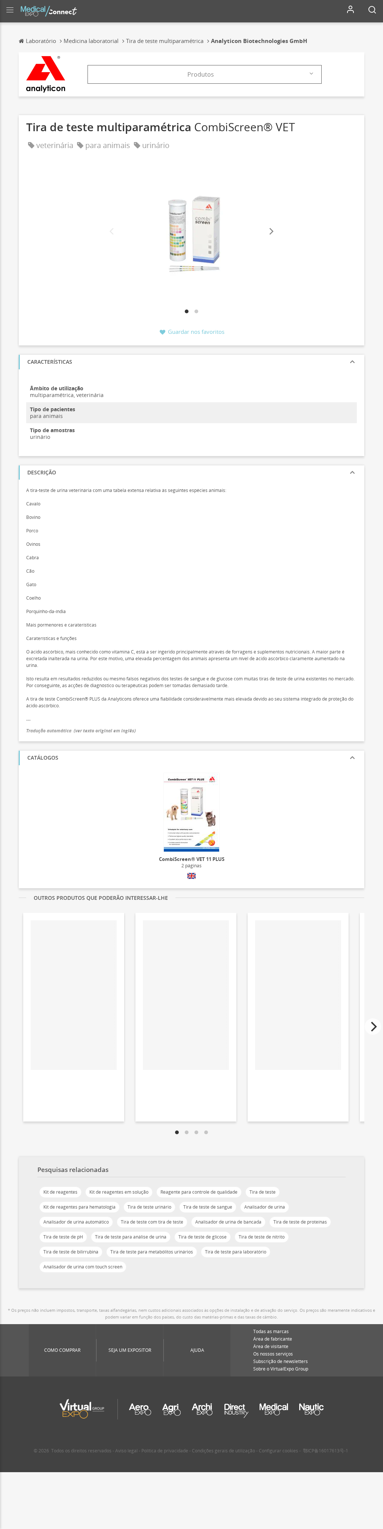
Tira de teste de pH (63, 1237)
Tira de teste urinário (149, 1207)
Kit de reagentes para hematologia (79, 1207)
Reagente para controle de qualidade (199, 1192)
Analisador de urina (264, 1207)
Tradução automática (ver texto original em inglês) (81, 730)
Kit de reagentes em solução (118, 1192)
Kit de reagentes (60, 1192)
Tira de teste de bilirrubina (70, 1252)
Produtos (200, 74)
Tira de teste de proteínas (300, 1222)
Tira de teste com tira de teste (152, 1222)
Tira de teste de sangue (207, 1207)
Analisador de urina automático (76, 1222)
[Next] (270, 231)
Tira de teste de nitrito (262, 1237)
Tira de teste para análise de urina (130, 1237)
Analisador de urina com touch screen (82, 1267)
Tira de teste (262, 1192)
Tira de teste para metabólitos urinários (151, 1252)
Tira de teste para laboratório (235, 1252)
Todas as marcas (271, 1331)
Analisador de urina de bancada (228, 1222)
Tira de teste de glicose (202, 1237)
